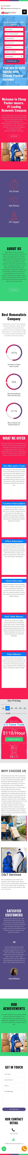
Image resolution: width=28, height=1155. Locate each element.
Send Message (11, 61)
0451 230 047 (6, 6)
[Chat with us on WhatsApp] (4, 1148)
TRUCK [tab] (3, 708)
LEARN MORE (14, 136)
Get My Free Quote (14, 739)
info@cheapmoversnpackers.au (11, 8)
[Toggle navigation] (24, 12)
